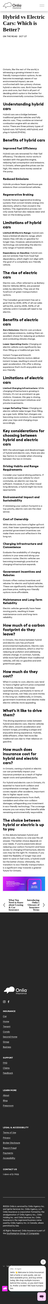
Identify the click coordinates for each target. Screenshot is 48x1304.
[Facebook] (8, 1001)
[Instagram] (4, 1001)
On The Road (10, 36)
